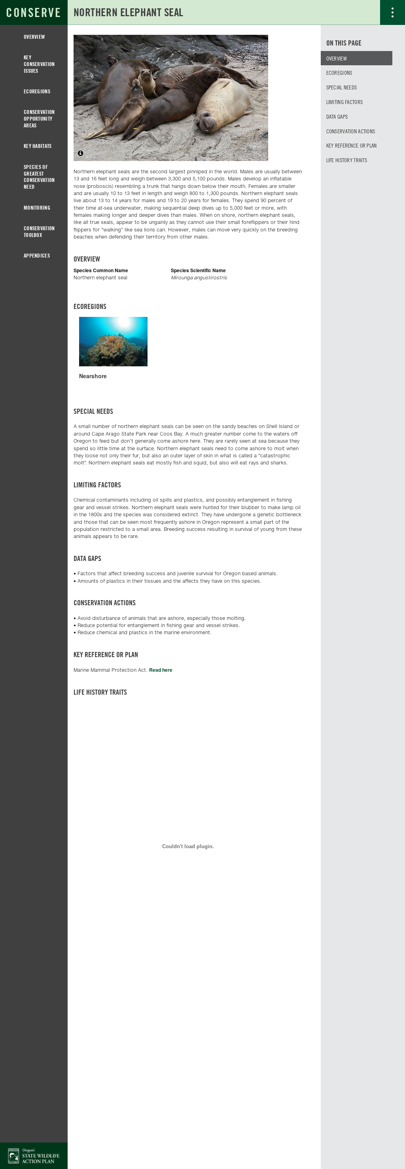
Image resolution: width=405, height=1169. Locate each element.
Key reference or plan (351, 145)
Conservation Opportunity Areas (39, 118)
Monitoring (37, 207)
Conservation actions (350, 131)
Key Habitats (37, 145)
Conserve (33, 12)
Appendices (37, 255)
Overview (34, 36)
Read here (160, 669)
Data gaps (337, 116)
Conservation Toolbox (39, 231)
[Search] (368, 12)
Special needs (341, 87)
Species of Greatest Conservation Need (39, 176)
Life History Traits (346, 159)
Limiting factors (344, 101)
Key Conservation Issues (39, 64)
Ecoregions (37, 91)
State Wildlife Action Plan (34, 1155)
